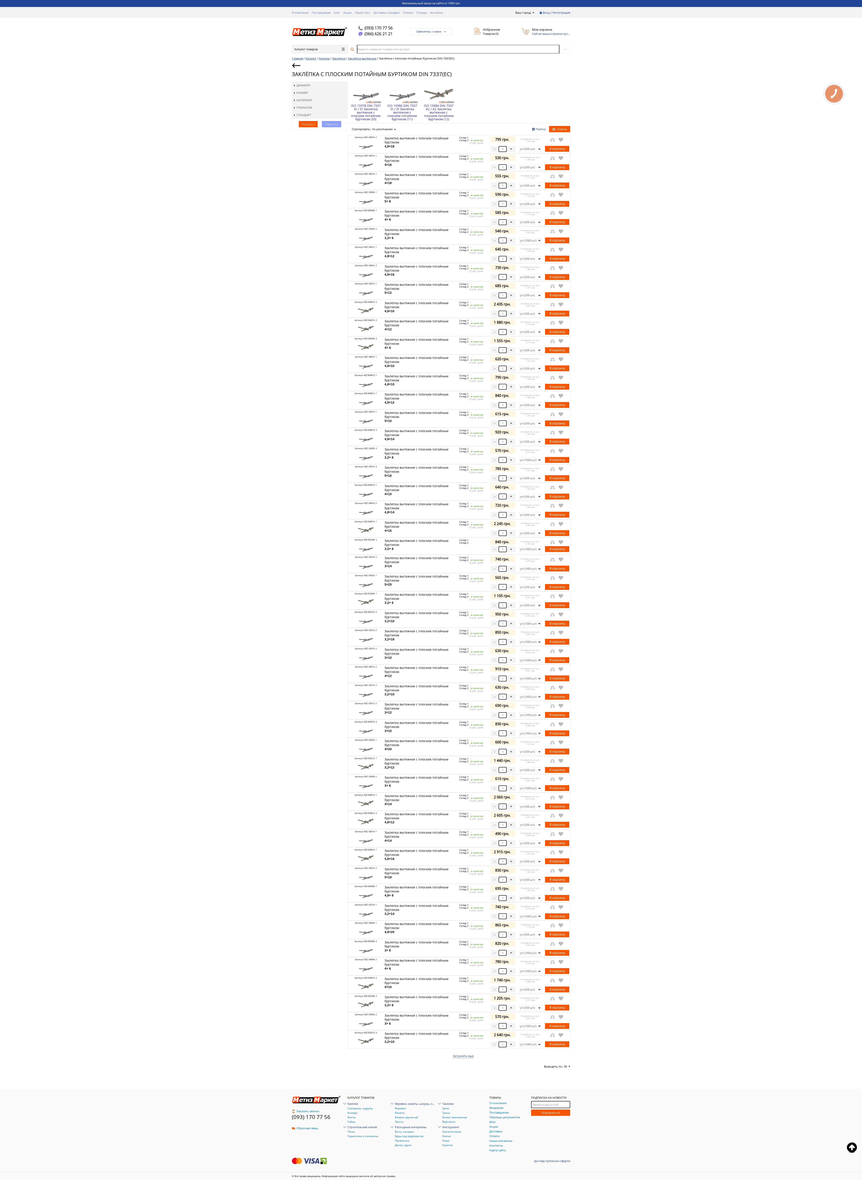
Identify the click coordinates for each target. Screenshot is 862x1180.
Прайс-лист (362, 13)
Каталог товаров (306, 49)
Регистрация (561, 13)
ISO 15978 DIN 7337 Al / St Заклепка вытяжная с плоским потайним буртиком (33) (366, 112)
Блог (337, 13)
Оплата (408, 13)
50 (565, 1066)
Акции (347, 13)
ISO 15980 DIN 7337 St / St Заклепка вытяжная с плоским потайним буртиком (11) (402, 112)
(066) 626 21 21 (379, 33)
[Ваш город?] (533, 13)
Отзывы (421, 13)
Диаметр (303, 85)
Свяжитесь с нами (428, 31)
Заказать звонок (307, 1111)
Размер (302, 93)
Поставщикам (321, 13)
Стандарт (304, 115)
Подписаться (551, 1113)
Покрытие (304, 107)
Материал (304, 100)
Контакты (436, 13)
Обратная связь (307, 1128)
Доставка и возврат (387, 13)
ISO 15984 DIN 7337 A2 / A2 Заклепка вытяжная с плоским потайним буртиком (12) (438, 112)
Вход (546, 13)
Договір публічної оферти (552, 1161)
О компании (300, 13)
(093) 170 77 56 (379, 28)
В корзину (557, 149)
